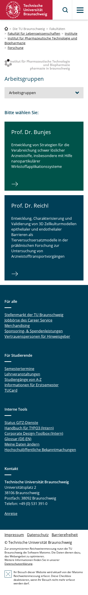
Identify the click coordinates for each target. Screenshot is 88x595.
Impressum (14, 534)
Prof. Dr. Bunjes (31, 132)
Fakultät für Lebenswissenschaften (34, 33)
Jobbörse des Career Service (28, 320)
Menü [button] (80, 10)
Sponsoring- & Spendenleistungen (34, 331)
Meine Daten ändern (22, 444)
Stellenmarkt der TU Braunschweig (34, 314)
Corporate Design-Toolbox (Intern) (34, 433)
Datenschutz (38, 534)
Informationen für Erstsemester (32, 384)
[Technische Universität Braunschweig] (26, 10)
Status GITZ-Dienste (21, 422)
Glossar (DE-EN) (18, 438)
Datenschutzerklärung (18, 564)
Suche (65, 10)
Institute (71, 33)
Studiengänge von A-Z (23, 379)
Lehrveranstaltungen (22, 374)
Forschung (15, 48)
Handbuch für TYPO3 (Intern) (29, 428)
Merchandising (17, 325)
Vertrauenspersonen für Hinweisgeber (37, 336)
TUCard (11, 390)
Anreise (11, 513)
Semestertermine (19, 368)
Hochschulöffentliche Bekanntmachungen (40, 449)
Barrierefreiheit (65, 534)
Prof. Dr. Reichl (30, 205)
